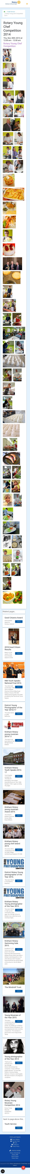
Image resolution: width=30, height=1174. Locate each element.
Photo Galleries (16, 1139)
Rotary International (15, 1153)
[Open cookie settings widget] (3, 1171)
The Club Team (16, 1141)
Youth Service (11, 11)
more (18, 621)
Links (15, 1143)
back (19, 1127)
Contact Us (16, 1144)
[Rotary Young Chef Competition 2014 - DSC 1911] (9, 208)
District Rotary (15, 1156)
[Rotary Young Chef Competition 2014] (7, 55)
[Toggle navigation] (27, 4)
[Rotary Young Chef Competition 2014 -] (9, 69)
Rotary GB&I (15, 1154)
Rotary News (15, 1158)
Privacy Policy (15, 1146)
